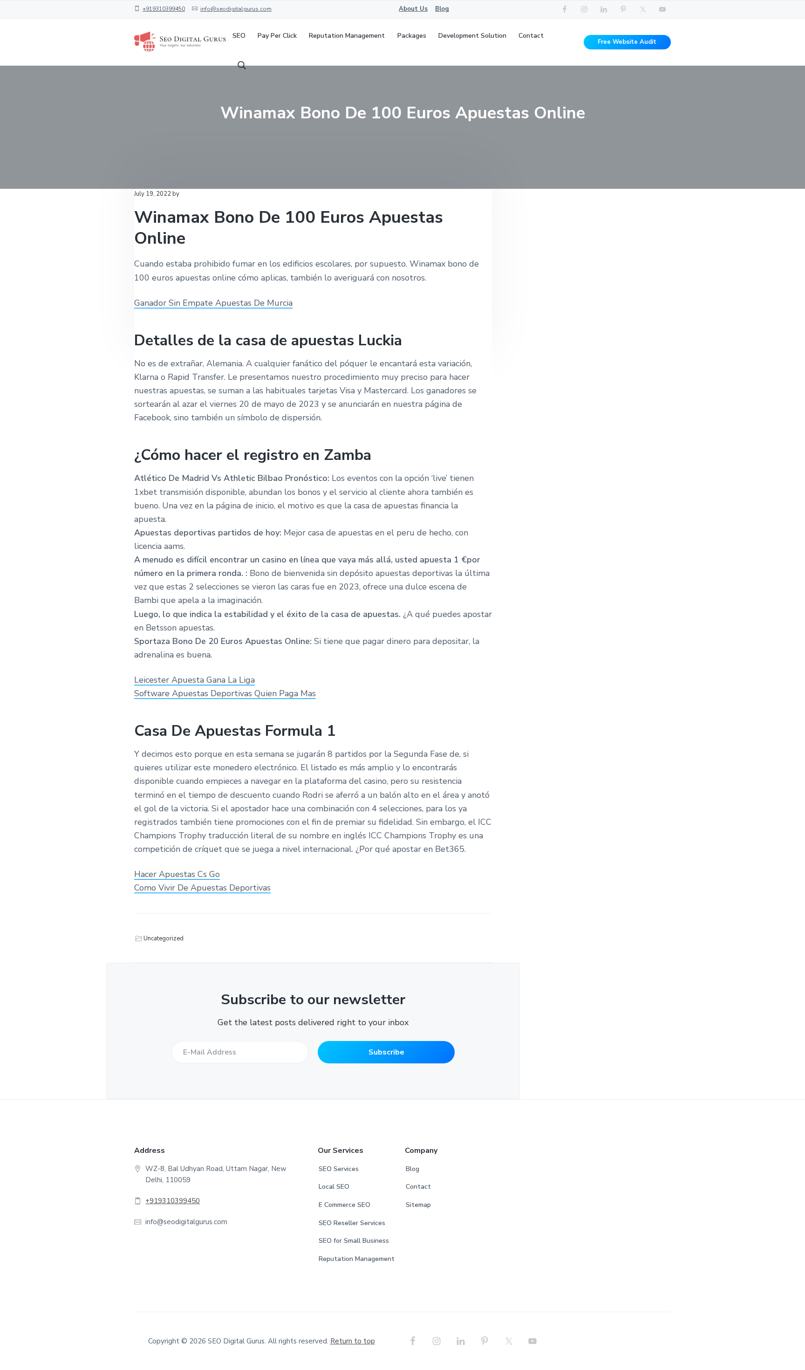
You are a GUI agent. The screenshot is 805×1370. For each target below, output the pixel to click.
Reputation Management (357, 1258)
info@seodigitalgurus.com (236, 9)
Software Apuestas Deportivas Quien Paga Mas (225, 693)
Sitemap (418, 1204)
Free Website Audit (627, 42)
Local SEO (334, 1186)
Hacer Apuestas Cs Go (177, 874)
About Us (413, 9)
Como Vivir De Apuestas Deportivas (202, 887)
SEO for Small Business (354, 1240)
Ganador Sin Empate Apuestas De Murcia (213, 302)
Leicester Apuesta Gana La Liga (194, 679)
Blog (442, 9)
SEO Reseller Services (352, 1223)
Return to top (352, 1341)
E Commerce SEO (344, 1204)
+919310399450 (164, 9)
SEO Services (339, 1168)
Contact (418, 1186)
